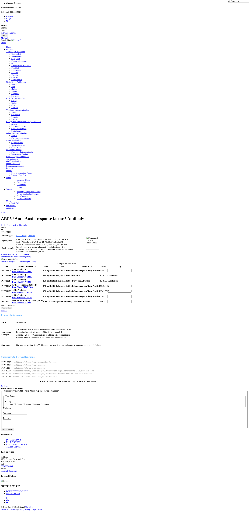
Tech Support (22, 196)
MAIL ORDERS (13, 442)
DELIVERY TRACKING (17, 491)
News (8, 177)
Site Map (29, 507)
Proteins (9, 168)
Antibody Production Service (28, 191)
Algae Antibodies (13, 140)
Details (4, 310)
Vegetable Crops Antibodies (17, 110)
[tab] (124, 310)
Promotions (21, 182)
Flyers (19, 187)
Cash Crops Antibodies (15, 98)
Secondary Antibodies (15, 166)
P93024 (32, 236)
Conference (21, 184)
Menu (3, 42)
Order (8, 201)
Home (8, 47)
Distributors (11, 205)
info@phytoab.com (9, 471)
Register (9, 16)
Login (8, 19)
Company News (23, 180)
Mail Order (15, 203)
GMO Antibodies (13, 161)
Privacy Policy (24, 509)
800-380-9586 (7, 466)
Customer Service (24, 198)
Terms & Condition (9, 509)
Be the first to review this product (14, 225)
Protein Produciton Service (28, 194)
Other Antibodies (13, 163)
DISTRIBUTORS (13, 440)
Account (4, 212)
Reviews (4, 386)
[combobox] (13, 30)
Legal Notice (37, 509)
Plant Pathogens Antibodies (17, 156)
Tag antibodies (12, 159)
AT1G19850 (21, 236)
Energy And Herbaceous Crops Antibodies (23, 121)
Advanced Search (8, 33)
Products (9, 49)
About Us (10, 208)
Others (9, 170)
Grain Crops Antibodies (16, 82)
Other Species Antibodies (16, 133)
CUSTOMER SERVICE (16, 444)
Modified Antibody (14, 149)
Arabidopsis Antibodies (15, 52)
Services (9, 189)
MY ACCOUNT (13, 493)
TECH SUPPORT (14, 447)
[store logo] (16, 40)
